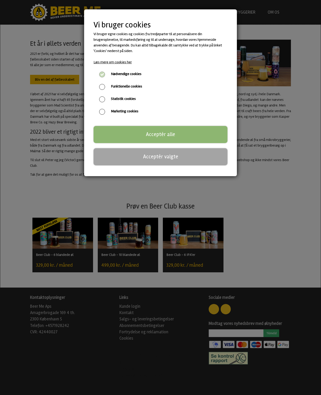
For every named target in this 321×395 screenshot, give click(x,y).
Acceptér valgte (160, 156)
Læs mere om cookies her (113, 62)
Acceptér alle (160, 134)
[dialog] (160, 197)
